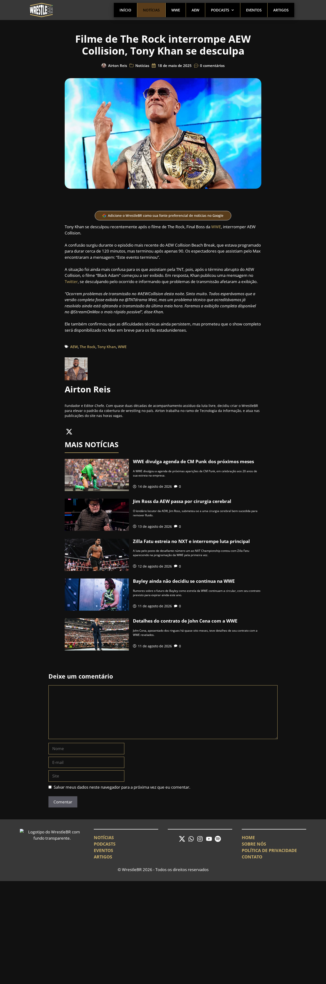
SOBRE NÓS (254, 844)
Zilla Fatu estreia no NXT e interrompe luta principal (191, 541)
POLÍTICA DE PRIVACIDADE (269, 850)
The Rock (87, 346)
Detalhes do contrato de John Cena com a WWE (185, 621)
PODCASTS (105, 844)
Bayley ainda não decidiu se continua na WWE (184, 581)
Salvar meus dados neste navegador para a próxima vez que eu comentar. (122, 787)
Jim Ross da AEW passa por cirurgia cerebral (182, 501)
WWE (175, 10)
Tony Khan (106, 346)
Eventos (254, 10)
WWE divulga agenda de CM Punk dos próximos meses (193, 461)
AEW (195, 10)
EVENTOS (103, 850)
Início (125, 10)
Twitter (71, 281)
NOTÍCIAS (104, 837)
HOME (248, 837)
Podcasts (220, 10)
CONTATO (252, 857)
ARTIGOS (103, 857)
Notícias (151, 10)
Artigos (281, 10)
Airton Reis (117, 65)
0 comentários (212, 65)
